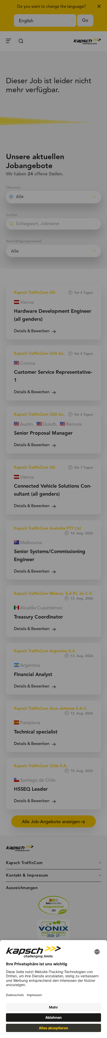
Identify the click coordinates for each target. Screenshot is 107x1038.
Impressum (34, 995)
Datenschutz (15, 995)
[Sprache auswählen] (97, 952)
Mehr (53, 1007)
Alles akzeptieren (53, 1028)
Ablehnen (53, 1017)
